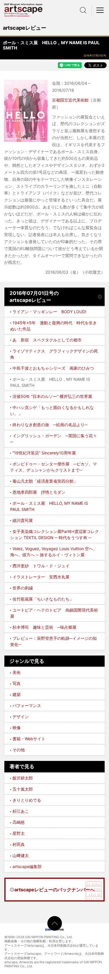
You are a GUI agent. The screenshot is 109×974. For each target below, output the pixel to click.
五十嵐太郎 (22, 789)
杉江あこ (20, 811)
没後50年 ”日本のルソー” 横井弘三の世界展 (52, 396)
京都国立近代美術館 (70, 100)
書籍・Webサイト (28, 738)
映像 (16, 727)
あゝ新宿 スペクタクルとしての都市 (47, 339)
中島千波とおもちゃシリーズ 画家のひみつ (53, 368)
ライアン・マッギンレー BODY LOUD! (49, 311)
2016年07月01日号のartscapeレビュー (34, 296)
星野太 (18, 833)
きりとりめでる (26, 800)
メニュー (100, 10)
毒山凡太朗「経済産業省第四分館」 (45, 481)
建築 (16, 694)
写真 (16, 683)
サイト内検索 (83, 10)
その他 (18, 749)
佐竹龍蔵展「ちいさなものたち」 (43, 598)
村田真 (18, 844)
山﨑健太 (20, 855)
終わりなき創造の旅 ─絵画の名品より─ (49, 424)
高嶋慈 (18, 822)
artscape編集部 (27, 866)
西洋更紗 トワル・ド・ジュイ (40, 565)
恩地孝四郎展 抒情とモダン (38, 492)
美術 (16, 672)
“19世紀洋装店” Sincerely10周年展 (44, 452)
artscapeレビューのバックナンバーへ (54, 889)
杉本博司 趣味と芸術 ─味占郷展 (44, 627)
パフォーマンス (26, 705)
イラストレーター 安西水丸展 (40, 576)
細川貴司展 (22, 520)
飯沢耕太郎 (22, 777)
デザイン (20, 716)
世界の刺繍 (22, 587)
